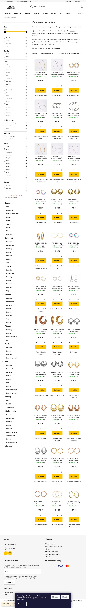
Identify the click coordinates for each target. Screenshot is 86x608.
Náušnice (9, 242)
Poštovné (47, 549)
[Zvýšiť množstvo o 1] (45, 86)
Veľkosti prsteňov (8, 1)
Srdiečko (16, 146)
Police (8, 220)
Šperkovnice (10, 407)
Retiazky (9, 259)
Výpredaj (8, 446)
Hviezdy (16, 166)
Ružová (16, 84)
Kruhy (16, 149)
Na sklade (16, 37)
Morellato (9, 231)
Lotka (16, 56)
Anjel (16, 172)
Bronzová (16, 115)
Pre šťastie (16, 155)
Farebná (16, 81)
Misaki (8, 217)
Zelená (16, 67)
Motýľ (16, 158)
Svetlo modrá (16, 78)
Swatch (8, 224)
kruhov (72, 31)
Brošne (8, 322)
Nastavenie (21, 604)
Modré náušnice (8, 593)
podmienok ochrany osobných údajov (26, 578)
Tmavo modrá (16, 110)
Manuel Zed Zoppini (12, 213)
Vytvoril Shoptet (77, 601)
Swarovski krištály (16, 123)
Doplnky (8, 397)
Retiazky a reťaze (11, 337)
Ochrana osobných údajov (52, 554)
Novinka (16, 43)
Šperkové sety (10, 435)
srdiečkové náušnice (46, 33)
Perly (16, 128)
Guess (8, 207)
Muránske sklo (16, 139)
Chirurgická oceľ (16, 136)
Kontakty (47, 556)
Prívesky (9, 255)
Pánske (16, 185)
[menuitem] (7, 13)
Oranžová (16, 112)
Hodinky (8, 400)
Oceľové (8, 266)
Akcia (16, 40)
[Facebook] (6, 553)
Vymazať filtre (15, 195)
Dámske (16, 188)
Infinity (16, 169)
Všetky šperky (10, 411)
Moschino (9, 234)
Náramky (9, 249)
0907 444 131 (12, 548)
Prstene (8, 252)
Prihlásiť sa (9, 582)
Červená (16, 70)
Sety (7, 262)
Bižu (6, 362)
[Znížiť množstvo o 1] (36, 86)
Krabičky (9, 404)
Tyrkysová (16, 98)
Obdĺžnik (16, 175)
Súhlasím (65, 597)
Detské (16, 191)
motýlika (56, 48)
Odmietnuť (55, 597)
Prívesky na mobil (11, 358)
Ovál (16, 178)
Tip (16, 46)
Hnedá (16, 101)
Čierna (16, 72)
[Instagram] (10, 553)
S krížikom (16, 152)
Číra (16, 64)
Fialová (16, 95)
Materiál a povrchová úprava (24, 1)
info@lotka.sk (12, 544)
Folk (16, 160)
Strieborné (9, 238)
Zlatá (16, 87)
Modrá (16, 107)
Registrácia (77, 1)
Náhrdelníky (10, 245)
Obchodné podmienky (51, 551)
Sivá (16, 92)
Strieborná (16, 90)
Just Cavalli (9, 210)
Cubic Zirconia (16, 126)
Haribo (16, 54)
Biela (16, 75)
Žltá (16, 104)
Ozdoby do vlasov (11, 389)
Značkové (8, 203)
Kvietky (16, 163)
